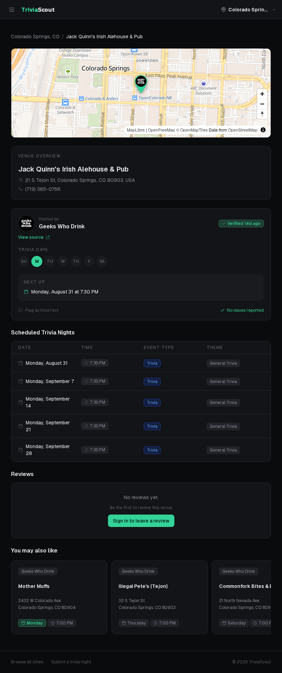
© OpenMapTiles (192, 130)
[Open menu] (12, 9)
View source (31, 237)
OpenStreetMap (243, 130)
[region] (141, 93)
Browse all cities (27, 662)
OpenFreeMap (161, 130)
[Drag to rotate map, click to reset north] (262, 114)
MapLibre (136, 130)
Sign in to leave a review (141, 521)
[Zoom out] (262, 104)
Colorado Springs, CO (35, 36)
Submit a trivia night (71, 662)
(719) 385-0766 (43, 189)
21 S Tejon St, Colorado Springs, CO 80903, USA (80, 180)
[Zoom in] (262, 94)
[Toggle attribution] (263, 130)
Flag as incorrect (41, 310)
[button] (141, 84)
